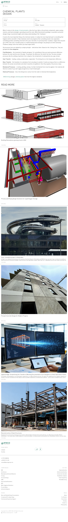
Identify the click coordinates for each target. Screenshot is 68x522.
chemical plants (20, 76)
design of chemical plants (22, 30)
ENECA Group (7, 76)
